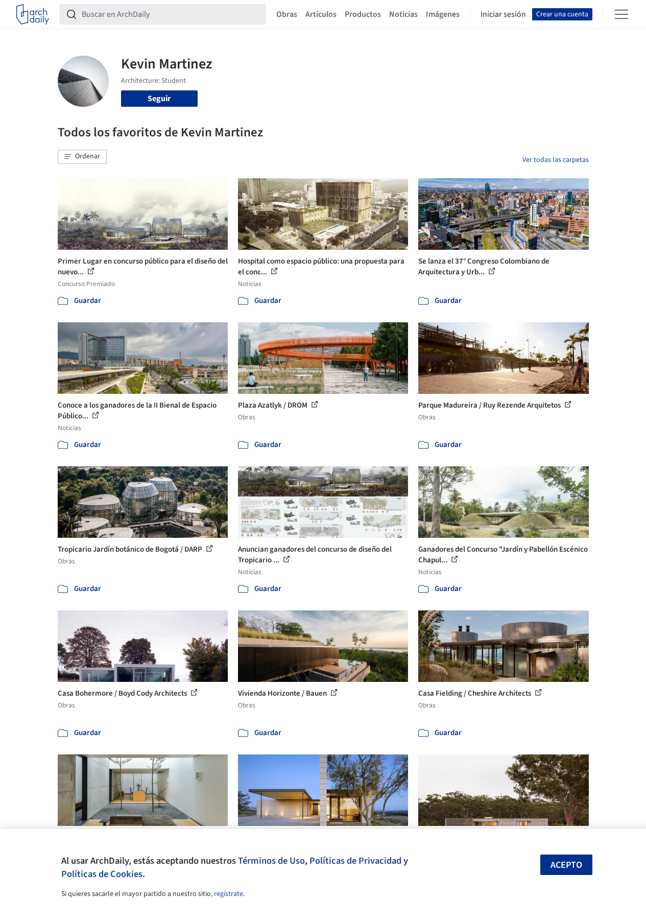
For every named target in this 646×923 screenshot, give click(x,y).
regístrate (228, 894)
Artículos (321, 14)
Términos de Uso (271, 860)
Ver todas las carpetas (555, 159)
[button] (82, 157)
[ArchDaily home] (32, 14)
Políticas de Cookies (101, 874)
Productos (363, 14)
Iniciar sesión (503, 14)
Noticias (403, 14)
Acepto (566, 865)
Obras (286, 14)
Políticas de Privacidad (355, 860)
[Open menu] (621, 14)
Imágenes (443, 14)
